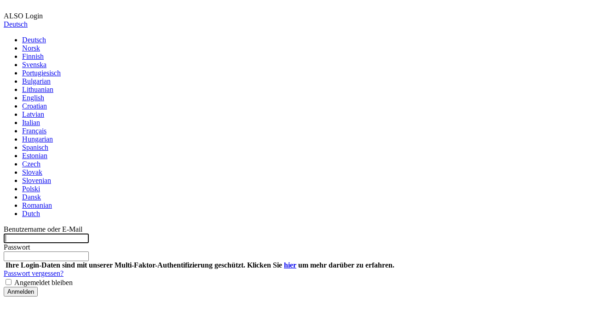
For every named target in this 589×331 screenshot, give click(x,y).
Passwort (17, 247)
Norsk (31, 48)
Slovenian (36, 180)
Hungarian (37, 139)
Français (34, 131)
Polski (31, 189)
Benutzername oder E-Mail (43, 229)
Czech (31, 164)
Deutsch (16, 24)
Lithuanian (37, 89)
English (33, 98)
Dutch (31, 213)
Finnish (33, 56)
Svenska (34, 64)
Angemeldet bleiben (43, 282)
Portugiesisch (41, 73)
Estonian (34, 156)
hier (290, 265)
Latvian (33, 114)
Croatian (34, 106)
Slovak (32, 172)
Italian (31, 122)
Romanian (37, 205)
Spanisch (35, 147)
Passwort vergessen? (34, 273)
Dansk (31, 197)
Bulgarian (36, 81)
